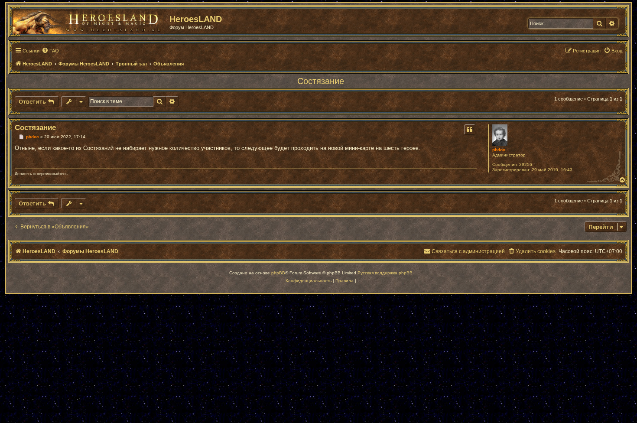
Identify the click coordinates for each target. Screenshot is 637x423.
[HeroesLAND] (88, 20)
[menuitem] (50, 51)
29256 (525, 164)
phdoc (498, 149)
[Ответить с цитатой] (469, 129)
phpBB (278, 272)
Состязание (320, 81)
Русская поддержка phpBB (385, 272)
